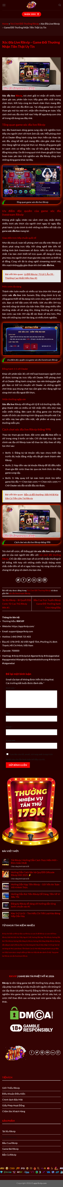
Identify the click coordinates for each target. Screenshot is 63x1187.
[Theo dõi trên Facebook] (31, 1052)
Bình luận (11, 688)
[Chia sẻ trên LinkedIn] (44, 580)
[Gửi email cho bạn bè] (34, 580)
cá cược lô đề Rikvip (37, 934)
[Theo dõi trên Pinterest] (42, 1052)
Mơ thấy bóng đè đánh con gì (45, 948)
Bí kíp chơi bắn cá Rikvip (10, 934)
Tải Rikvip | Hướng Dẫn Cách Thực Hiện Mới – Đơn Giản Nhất (34, 861)
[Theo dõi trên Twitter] (37, 1052)
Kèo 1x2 (23, 945)
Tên (8, 713)
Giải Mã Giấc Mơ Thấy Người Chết (19, 937)
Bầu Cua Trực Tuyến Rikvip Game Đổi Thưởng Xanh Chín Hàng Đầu (47, 604)
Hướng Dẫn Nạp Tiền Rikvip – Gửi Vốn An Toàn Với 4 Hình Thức (35, 885)
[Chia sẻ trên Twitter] (28, 580)
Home (5, 23)
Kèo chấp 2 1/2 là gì (47, 945)
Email (9, 727)
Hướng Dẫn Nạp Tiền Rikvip (42, 937)
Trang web (10, 740)
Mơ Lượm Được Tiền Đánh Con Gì (22, 948)
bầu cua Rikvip (25, 934)
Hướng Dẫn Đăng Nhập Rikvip (43, 941)
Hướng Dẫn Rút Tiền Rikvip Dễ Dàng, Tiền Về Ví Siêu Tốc (35, 895)
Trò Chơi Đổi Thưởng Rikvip (24, 23)
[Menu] (4, 5)
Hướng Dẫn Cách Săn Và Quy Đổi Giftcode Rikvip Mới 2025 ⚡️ (32, 873)
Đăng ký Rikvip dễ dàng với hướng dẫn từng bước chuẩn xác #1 (33, 905)
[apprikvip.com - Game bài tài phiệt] (31, 5)
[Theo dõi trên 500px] (52, 1052)
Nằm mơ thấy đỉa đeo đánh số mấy (39, 952)
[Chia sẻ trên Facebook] (23, 580)
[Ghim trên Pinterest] (39, 580)
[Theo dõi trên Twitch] (58, 1052)
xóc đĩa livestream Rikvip (19, 593)
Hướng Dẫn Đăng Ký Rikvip (23, 941)
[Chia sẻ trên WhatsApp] (18, 580)
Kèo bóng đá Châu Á (33, 945)
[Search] (60, 5)
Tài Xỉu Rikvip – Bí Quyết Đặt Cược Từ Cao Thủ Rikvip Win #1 (16, 604)
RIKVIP (13, 976)
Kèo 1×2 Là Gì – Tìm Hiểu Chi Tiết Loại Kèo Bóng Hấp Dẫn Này (35, 914)
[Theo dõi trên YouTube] (47, 1052)
